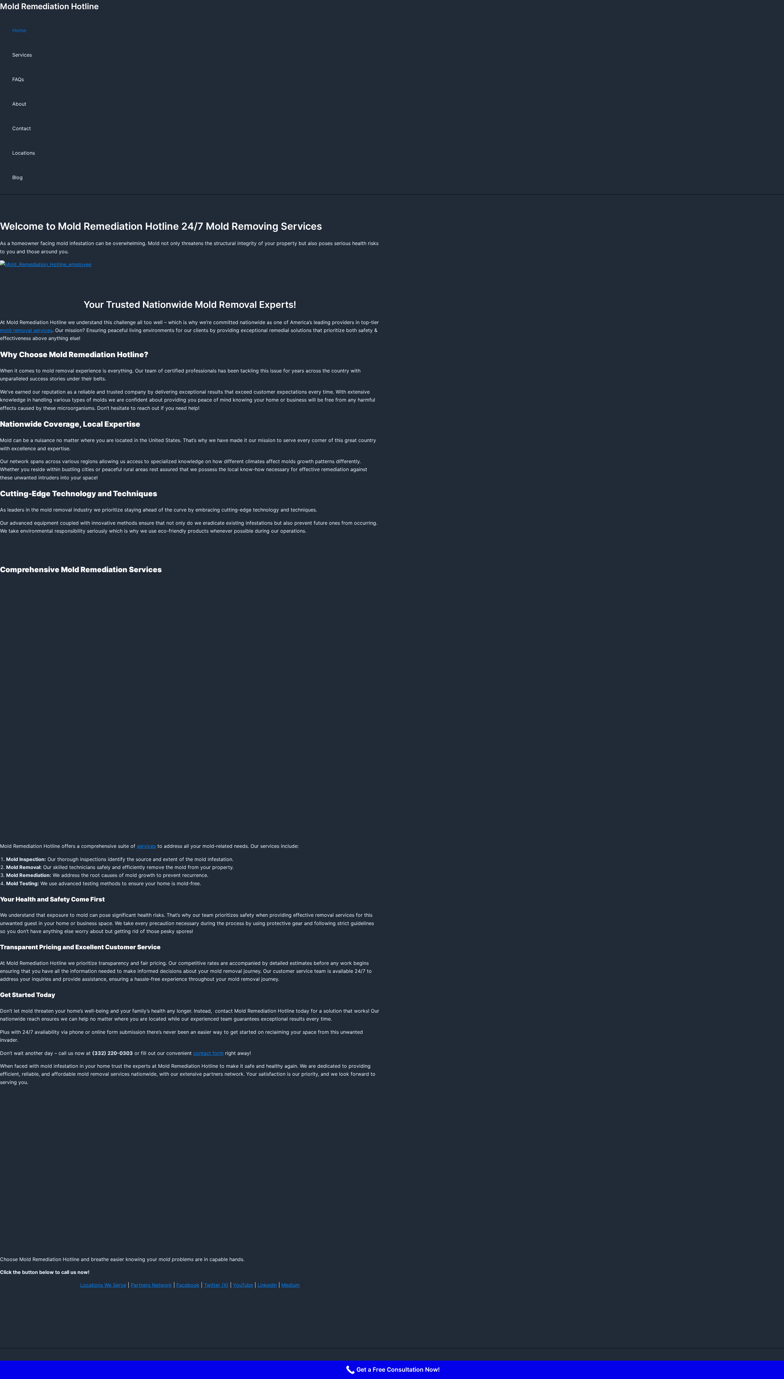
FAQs (18, 79)
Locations (23, 153)
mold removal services (26, 330)
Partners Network (151, 1285)
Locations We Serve (103, 1285)
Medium (290, 1285)
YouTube (243, 1285)
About (19, 104)
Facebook (187, 1285)
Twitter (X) (216, 1285)
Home (19, 30)
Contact (21, 128)
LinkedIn (267, 1285)
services (146, 846)
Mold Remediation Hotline (49, 6)
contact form (208, 1053)
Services (22, 55)
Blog (17, 177)
